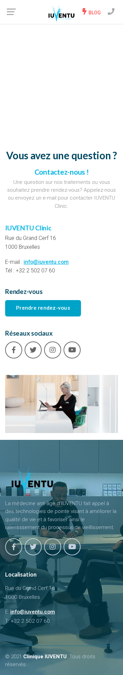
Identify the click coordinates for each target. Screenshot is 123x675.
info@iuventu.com (46, 262)
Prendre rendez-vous (43, 308)
